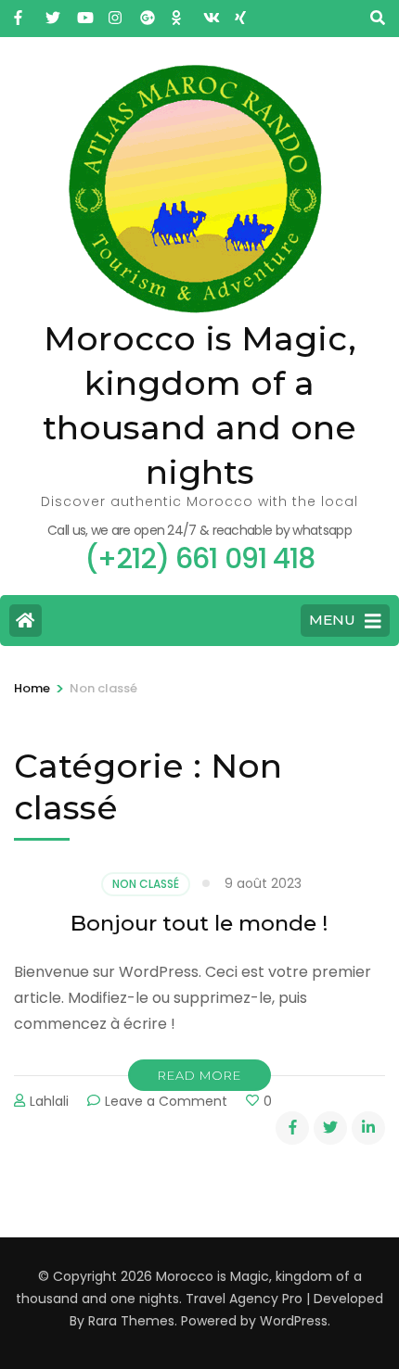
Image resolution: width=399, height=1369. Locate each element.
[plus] (146, 12)
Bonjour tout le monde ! (199, 923)
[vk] (209, 12)
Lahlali (49, 1101)
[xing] (241, 12)
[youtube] (83, 12)
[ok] (178, 12)
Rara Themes (131, 1321)
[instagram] (115, 12)
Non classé (145, 884)
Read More (199, 1075)
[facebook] (20, 12)
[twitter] (51, 12)
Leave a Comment (166, 1101)
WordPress (294, 1321)
